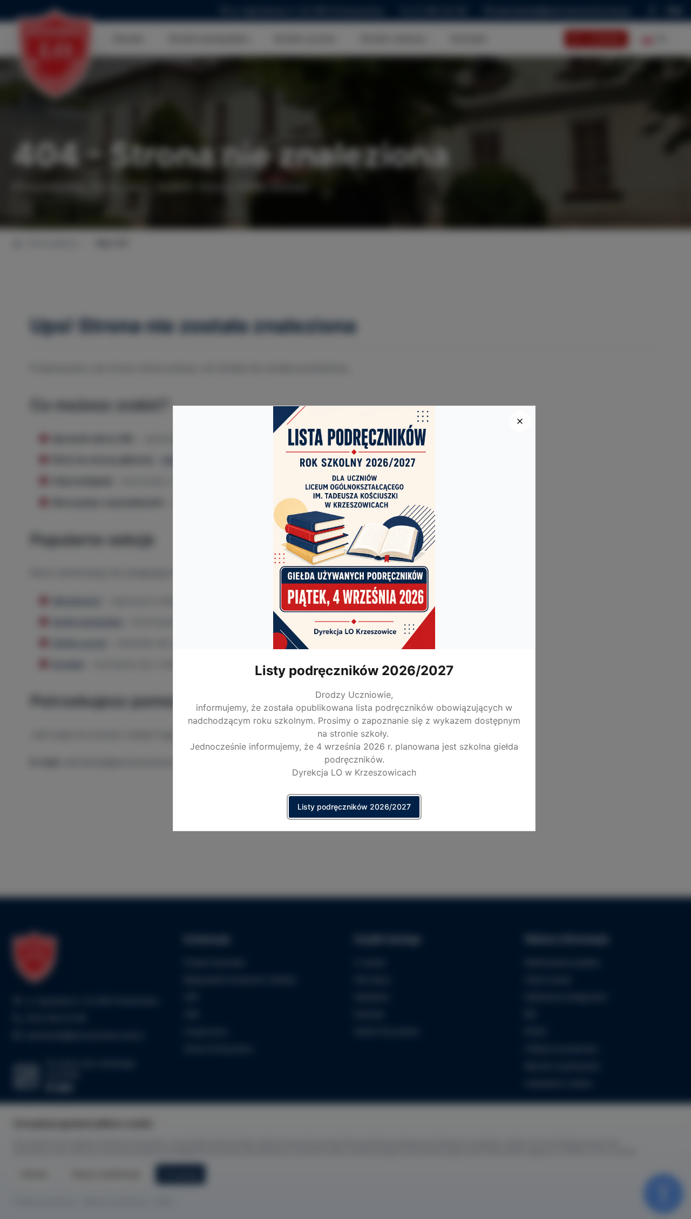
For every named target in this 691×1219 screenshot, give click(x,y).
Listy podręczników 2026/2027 (354, 806)
